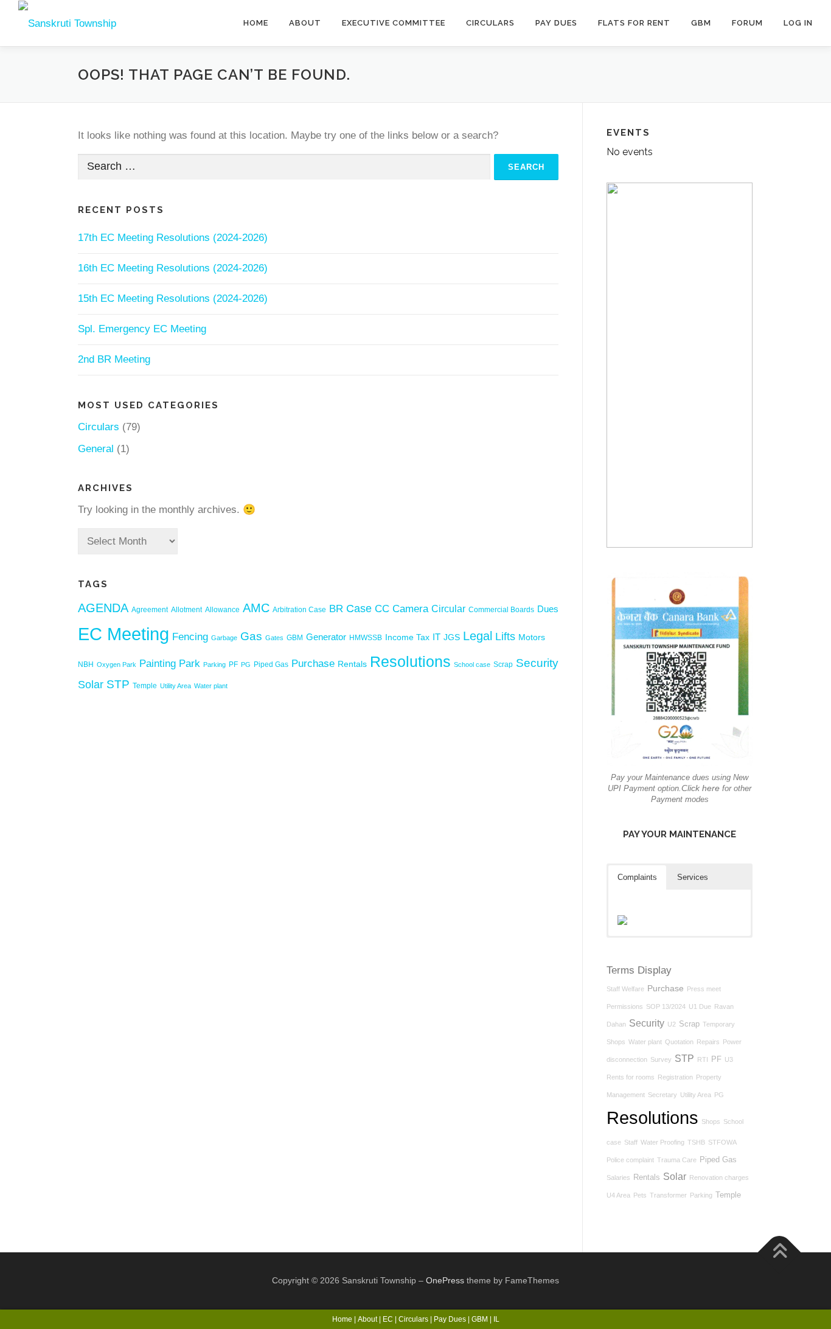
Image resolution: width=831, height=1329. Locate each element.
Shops (710, 1121)
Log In (798, 22)
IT (436, 637)
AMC (256, 608)
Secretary (662, 1094)
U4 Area (618, 1195)
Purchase (313, 663)
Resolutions (410, 661)
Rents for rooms (631, 1077)
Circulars (490, 22)
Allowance (222, 609)
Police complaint (630, 1159)
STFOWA (722, 1142)
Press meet (704, 988)
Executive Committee (393, 22)
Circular (448, 609)
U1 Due (700, 1006)
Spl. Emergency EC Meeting (142, 329)
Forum (747, 22)
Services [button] (692, 877)
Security (537, 663)
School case (472, 664)
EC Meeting (123, 634)
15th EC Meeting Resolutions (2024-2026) (173, 298)
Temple (145, 686)
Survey (661, 1059)
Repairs (708, 1041)
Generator (326, 637)
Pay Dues (450, 1319)
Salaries (618, 1177)
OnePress (445, 1280)
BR (336, 609)
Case (359, 608)
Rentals (352, 664)
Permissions (625, 1006)
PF (233, 664)
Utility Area (175, 685)
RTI (702, 1059)
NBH (86, 664)
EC (388, 1319)
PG (246, 664)
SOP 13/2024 (666, 1006)
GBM (701, 22)
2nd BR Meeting (114, 359)
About (305, 22)
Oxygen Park (116, 664)
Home (255, 22)
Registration (675, 1077)
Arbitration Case (299, 609)
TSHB (696, 1142)
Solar (90, 684)
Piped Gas (271, 664)
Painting (157, 663)
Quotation (679, 1041)
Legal (477, 636)
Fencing (190, 636)
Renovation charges (719, 1177)
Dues (547, 609)
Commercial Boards (501, 609)
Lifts (505, 636)
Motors (531, 637)
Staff (631, 1142)
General (96, 449)
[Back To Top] (779, 1252)
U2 (671, 1024)
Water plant (211, 685)
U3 (729, 1059)
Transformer (668, 1195)
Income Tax (407, 637)
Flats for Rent (634, 22)
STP (118, 684)
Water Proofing (662, 1142)
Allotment (186, 609)
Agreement (149, 609)
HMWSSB (365, 637)
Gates (274, 637)
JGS (451, 637)
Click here (700, 788)
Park (189, 663)
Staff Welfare (625, 988)
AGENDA (103, 608)
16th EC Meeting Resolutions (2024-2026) (173, 268)
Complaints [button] (637, 877)
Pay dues (556, 22)
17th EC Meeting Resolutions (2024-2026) (173, 237)
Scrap (503, 664)
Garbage (224, 637)
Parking (214, 664)
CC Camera (401, 608)
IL (496, 1319)
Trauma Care (677, 1159)
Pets (640, 1195)
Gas (251, 636)
